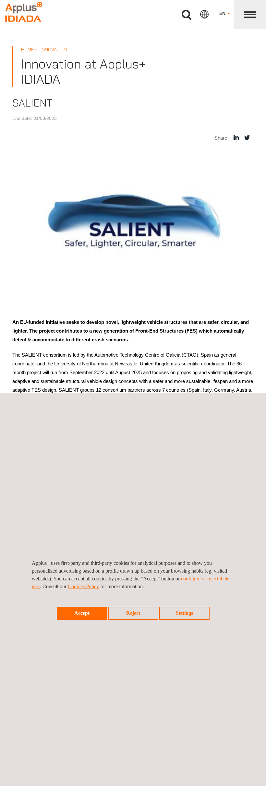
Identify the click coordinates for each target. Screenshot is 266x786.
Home (27, 49)
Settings (184, 613)
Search (186, 15)
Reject (133, 613)
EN (223, 13)
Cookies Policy (83, 586)
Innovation (54, 49)
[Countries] (204, 14)
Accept (82, 613)
